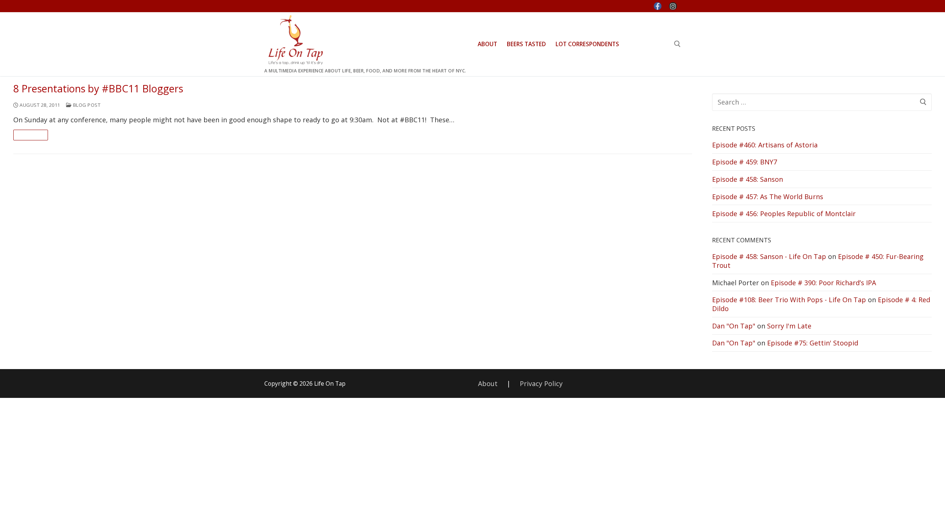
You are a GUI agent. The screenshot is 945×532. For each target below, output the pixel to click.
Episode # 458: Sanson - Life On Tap (769, 256)
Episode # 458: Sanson (747, 179)
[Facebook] (658, 6)
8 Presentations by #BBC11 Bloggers (98, 89)
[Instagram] (673, 6)
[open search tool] (677, 44)
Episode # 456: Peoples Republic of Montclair (784, 213)
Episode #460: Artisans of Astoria (765, 144)
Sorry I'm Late (789, 325)
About (488, 383)
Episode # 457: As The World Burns (767, 196)
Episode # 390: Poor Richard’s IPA (823, 282)
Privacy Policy (541, 383)
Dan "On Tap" (733, 325)
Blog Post (86, 105)
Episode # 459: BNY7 (744, 161)
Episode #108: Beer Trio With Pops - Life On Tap (789, 299)
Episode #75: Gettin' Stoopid (812, 342)
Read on (30, 135)
